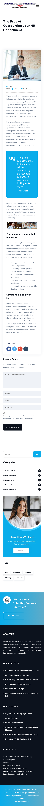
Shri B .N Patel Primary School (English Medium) (21, 728)
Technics (19, 578)
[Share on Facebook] (8, 348)
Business (28, 572)
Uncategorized (10, 489)
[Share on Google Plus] (20, 348)
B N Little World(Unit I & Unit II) (18, 739)
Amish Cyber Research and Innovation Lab (21, 694)
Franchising (9, 480)
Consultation (10, 471)
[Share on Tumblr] (25, 348)
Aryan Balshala (11, 718)
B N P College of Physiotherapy (18, 684)
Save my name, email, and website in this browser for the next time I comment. (19, 417)
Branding (16, 572)
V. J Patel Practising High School (18, 714)
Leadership (27, 89)
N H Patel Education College (17, 675)
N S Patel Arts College (14, 689)
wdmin (16, 89)
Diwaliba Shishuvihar (14, 723)
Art (6, 572)
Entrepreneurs (10, 475)
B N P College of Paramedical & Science (21, 680)
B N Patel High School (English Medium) (21, 734)
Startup (15, 343)
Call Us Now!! (14, 616)
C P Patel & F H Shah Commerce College (22, 671)
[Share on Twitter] (14, 348)
